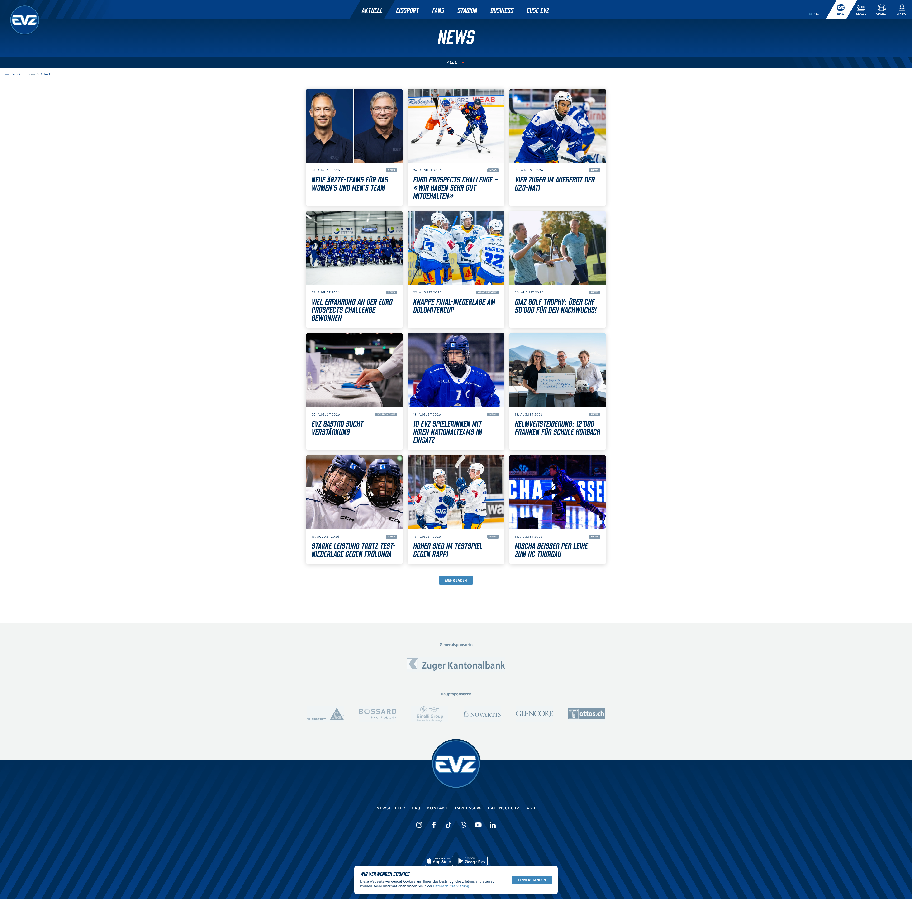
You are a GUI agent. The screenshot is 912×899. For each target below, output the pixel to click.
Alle (452, 62)
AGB (531, 808)
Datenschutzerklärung (451, 886)
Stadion (467, 10)
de (810, 13)
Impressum (468, 808)
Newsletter (390, 808)
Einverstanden (532, 880)
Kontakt (437, 808)
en (817, 13)
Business (501, 10)
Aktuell (372, 10)
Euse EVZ (538, 10)
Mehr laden (456, 580)
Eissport (407, 10)
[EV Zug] (25, 20)
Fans (438, 10)
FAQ (416, 808)
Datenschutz (504, 808)
